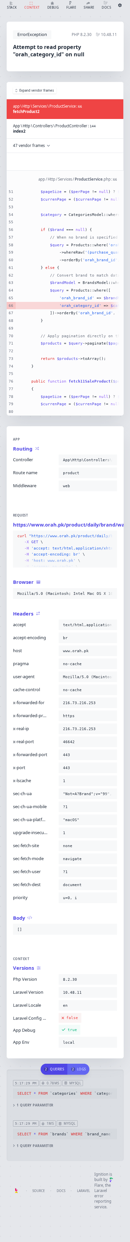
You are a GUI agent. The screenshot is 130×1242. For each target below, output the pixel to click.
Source (38, 1191)
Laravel (83, 1191)
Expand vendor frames (36, 90)
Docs (61, 1191)
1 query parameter (35, 1105)
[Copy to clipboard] (110, 460)
